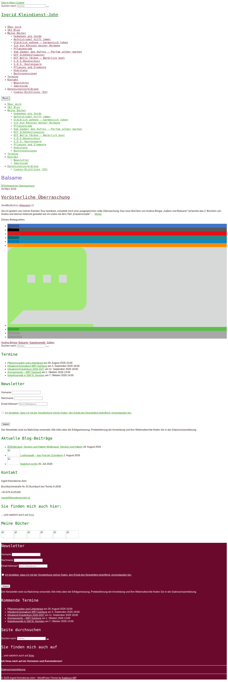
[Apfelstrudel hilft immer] (20, 537)
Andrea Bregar (9, 342)
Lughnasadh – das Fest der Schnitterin (41, 455)
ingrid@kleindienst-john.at (15, 497)
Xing (31, 514)
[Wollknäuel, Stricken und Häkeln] (27, 447)
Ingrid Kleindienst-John (29, 14)
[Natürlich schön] (13, 464)
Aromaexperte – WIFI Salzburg (24, 372)
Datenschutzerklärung (13, 669)
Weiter (98, 214)
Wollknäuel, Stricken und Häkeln (65, 447)
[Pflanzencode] (59, 537)
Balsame (23, 342)
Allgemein (24, 205)
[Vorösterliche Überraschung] (17, 186)
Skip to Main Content (12, 2)
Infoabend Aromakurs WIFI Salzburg (27, 366)
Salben (50, 342)
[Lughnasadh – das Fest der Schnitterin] (13, 455)
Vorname (6, 392)
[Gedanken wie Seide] (7, 537)
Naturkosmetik (37, 342)
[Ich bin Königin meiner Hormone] (46, 537)
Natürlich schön (29, 464)
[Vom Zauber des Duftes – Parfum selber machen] (72, 537)
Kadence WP (69, 678)
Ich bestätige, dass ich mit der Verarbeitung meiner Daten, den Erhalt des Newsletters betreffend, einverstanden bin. (68, 413)
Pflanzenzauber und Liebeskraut (25, 363)
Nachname (7, 398)
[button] (13, 226)
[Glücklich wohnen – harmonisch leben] (33, 537)
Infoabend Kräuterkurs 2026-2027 (25, 369)
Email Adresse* (9, 404)
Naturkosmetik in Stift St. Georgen (26, 375)
